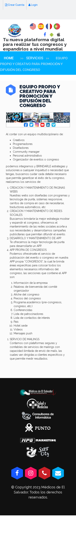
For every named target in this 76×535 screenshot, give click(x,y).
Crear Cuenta (15, 4)
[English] (33, 26)
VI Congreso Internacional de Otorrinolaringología (35, 14)
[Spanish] (41, 26)
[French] (49, 26)
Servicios (34, 58)
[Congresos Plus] (14, 30)
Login (34, 4)
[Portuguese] (57, 26)
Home (9, 58)
